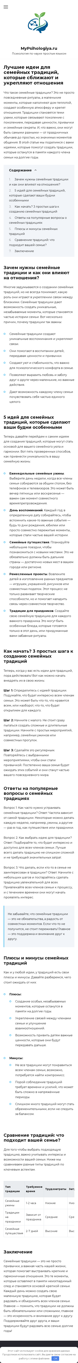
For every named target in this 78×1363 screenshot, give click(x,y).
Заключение (24, 251)
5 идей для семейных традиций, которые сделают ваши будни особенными (37, 195)
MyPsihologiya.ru (39, 48)
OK (55, 1358)
